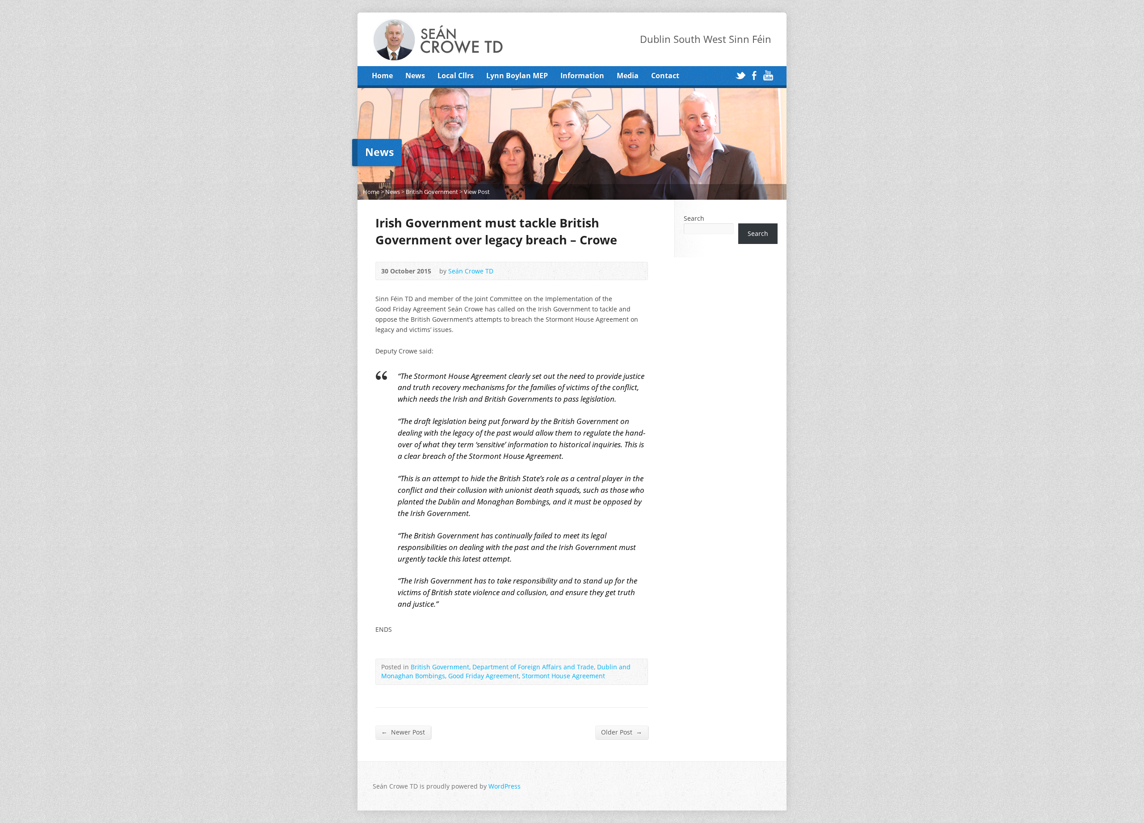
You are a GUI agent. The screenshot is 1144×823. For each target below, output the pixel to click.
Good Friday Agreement (483, 676)
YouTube (768, 75)
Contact (665, 75)
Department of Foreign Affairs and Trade (533, 667)
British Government (432, 192)
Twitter (740, 75)
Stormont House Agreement (563, 676)
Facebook (754, 75)
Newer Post (403, 731)
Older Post (621, 731)
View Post (477, 192)
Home (382, 75)
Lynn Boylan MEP (517, 75)
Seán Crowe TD (470, 271)
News (415, 75)
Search (694, 218)
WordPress (504, 786)
